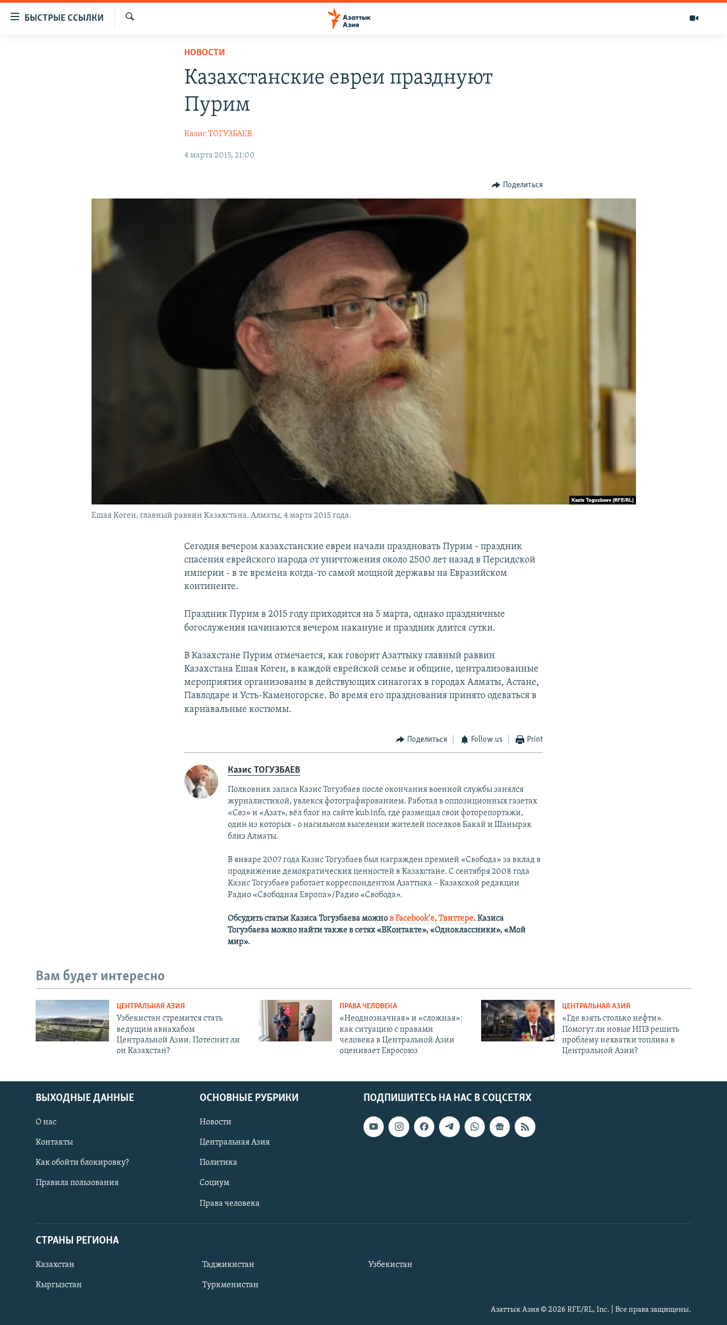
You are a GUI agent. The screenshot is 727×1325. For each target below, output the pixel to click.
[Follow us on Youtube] (373, 1126)
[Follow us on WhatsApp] (475, 1126)
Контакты (54, 1142)
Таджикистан (228, 1265)
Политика (218, 1162)
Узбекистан (390, 1265)
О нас (46, 1122)
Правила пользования (77, 1183)
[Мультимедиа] (694, 18)
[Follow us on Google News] (500, 1126)
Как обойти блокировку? (82, 1162)
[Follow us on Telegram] (449, 1126)
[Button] (517, 185)
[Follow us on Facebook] (424, 1126)
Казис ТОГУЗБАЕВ (218, 134)
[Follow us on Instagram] (399, 1126)
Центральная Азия (151, 1007)
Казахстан (55, 1265)
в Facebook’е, (413, 918)
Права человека (368, 1007)
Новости (204, 53)
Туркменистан (230, 1285)
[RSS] (525, 1126)
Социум (214, 1183)
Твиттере (456, 918)
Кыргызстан (59, 1285)
